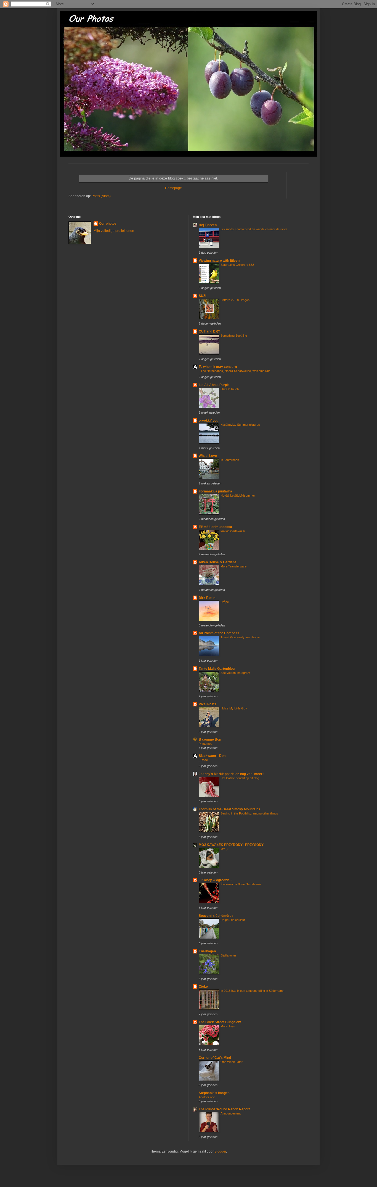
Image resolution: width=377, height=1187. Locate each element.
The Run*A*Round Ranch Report (224, 1109)
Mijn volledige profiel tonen (114, 231)
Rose (204, 760)
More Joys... (229, 1026)
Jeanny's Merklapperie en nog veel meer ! (231, 774)
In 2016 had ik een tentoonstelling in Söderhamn (252, 990)
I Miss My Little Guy (234, 708)
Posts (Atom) (101, 196)
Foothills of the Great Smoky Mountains (229, 809)
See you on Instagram (235, 672)
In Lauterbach (230, 460)
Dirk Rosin (207, 598)
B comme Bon (210, 739)
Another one (207, 1097)
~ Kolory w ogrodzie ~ (215, 880)
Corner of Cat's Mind (215, 1058)
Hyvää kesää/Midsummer (238, 495)
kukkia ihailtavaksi (233, 531)
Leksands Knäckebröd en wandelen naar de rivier (254, 229)
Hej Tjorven (208, 225)
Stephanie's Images (214, 1093)
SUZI (202, 296)
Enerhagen (207, 951)
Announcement (231, 1113)
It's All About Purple (214, 385)
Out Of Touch (230, 389)
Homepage (173, 188)
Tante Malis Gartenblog (217, 669)
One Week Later (232, 1061)
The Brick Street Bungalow (220, 1022)
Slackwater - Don (212, 756)
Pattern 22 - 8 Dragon (235, 300)
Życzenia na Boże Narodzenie (241, 884)
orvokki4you (208, 420)
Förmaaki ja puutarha (215, 491)
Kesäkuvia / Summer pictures (240, 424)
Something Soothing (234, 335)
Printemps (205, 743)
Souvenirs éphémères (216, 916)
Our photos (107, 224)
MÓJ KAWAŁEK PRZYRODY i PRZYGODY (231, 845)
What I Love (208, 456)
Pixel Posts (207, 704)
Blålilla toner (228, 955)
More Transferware (233, 566)
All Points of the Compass (219, 633)
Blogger (220, 1151)
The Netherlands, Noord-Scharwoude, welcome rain (235, 371)
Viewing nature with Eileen (219, 260)
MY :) (224, 849)
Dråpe (225, 602)
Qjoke (203, 986)
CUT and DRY (209, 331)
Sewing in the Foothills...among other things (249, 813)
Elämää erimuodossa (215, 527)
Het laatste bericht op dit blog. (240, 778)
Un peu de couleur (233, 919)
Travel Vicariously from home (240, 637)
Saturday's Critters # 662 (237, 264)
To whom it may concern (218, 367)
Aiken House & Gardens (218, 562)
